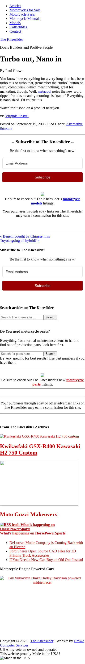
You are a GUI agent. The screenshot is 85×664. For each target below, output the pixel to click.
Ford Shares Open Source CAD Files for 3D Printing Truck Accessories (42, 553)
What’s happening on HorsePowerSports (32, 533)
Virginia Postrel (17, 116)
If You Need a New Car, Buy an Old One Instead (46, 560)
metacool (45, 91)
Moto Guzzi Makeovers (28, 514)
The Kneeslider (11, 39)
